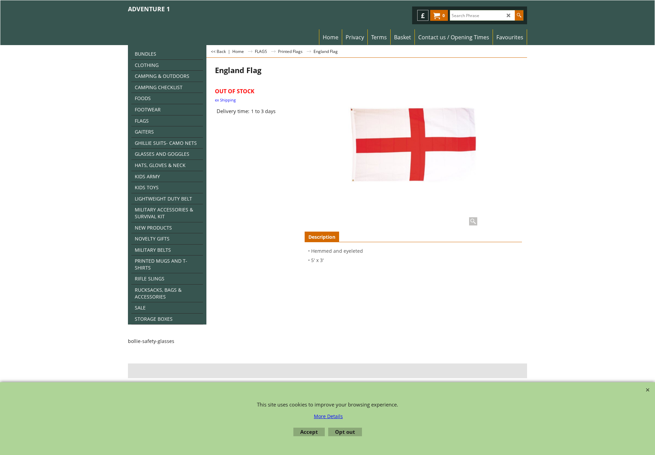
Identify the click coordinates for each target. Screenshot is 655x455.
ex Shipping (225, 99)
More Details (328, 416)
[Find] (519, 15)
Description (321, 237)
